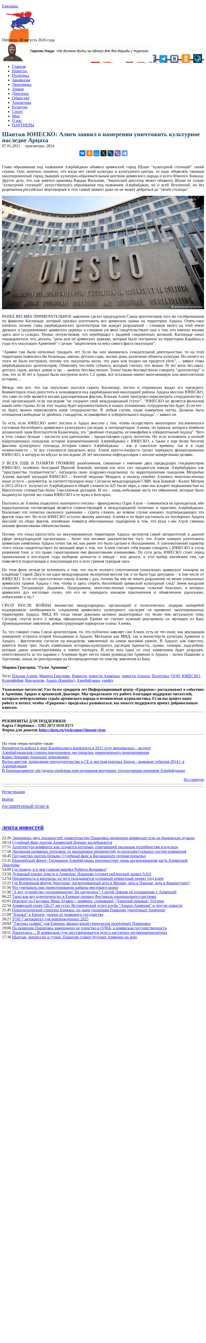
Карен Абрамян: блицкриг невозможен (35, 757)
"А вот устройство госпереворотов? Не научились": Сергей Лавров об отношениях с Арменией (94, 892)
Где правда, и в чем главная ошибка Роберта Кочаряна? (59, 869)
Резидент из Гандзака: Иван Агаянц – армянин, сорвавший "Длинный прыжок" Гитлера (88, 901)
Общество (20, 98)
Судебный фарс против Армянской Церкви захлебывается (62, 842)
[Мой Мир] (96, 153)
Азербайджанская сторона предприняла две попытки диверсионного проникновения (75, 752)
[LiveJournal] (111, 153)
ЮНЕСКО (191, 676)
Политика (20, 75)
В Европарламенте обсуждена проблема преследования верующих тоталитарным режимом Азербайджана (93, 770)
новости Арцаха (136, 676)
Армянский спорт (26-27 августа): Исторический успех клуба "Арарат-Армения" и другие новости (97, 905)
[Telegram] (125, 153)
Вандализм (34, 680)
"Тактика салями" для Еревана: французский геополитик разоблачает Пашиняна (81, 923)
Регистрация (13, 791)
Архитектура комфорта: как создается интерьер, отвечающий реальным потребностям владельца (95, 847)
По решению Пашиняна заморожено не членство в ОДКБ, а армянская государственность (89, 928)
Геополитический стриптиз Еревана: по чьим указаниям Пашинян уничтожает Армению (88, 910)
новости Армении (104, 676)
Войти (7, 799)
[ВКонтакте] (82, 153)
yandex (107, 680)
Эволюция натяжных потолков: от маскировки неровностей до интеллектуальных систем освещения (99, 851)
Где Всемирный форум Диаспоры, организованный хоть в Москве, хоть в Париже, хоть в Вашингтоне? (101, 883)
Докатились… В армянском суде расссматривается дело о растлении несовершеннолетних (89, 932)
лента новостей (23, 827)
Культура (19, 107)
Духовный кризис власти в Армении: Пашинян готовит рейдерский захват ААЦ (81, 874)
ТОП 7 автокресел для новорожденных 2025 (50, 919)
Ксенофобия (12, 680)
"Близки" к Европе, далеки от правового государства (57, 914)
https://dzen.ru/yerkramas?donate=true (72, 730)
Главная (19, 66)
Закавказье (21, 80)
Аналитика (21, 102)
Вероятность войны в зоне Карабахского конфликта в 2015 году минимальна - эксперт (76, 748)
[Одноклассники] (89, 153)
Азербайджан (88, 680)
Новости (19, 71)
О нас (17, 120)
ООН (175, 676)
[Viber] (118, 153)
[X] (103, 153)
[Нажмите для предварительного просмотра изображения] (103, 308)
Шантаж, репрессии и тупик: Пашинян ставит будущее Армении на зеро (74, 937)
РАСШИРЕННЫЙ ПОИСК (25, 806)
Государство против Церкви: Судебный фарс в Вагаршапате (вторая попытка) (79, 856)
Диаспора (20, 93)
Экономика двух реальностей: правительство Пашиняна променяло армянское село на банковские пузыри (103, 838)
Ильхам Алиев (24, 676)
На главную (194, 779)
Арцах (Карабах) (60, 680)
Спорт (17, 111)
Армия (18, 89)
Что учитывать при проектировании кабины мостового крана (65, 887)
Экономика (21, 84)
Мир (16, 116)
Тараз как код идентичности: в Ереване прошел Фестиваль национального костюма (84, 896)
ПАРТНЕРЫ (23, 125)
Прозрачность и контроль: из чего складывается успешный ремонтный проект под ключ (88, 878)
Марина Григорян (54, 676)
